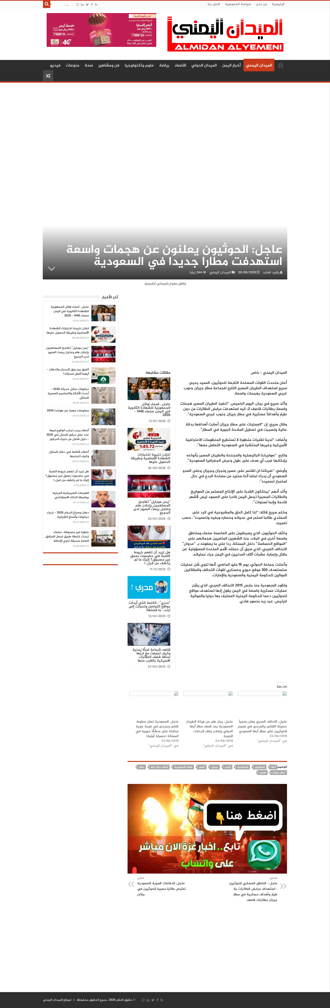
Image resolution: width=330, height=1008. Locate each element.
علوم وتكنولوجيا (139, 65)
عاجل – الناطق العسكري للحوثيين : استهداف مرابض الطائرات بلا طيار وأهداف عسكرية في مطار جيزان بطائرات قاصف (253, 889)
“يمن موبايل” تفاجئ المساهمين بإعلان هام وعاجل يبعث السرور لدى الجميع (151, 507)
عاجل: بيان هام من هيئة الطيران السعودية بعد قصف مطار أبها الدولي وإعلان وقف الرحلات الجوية (209, 729)
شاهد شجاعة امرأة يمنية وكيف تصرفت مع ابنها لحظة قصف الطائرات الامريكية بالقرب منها (151, 655)
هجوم (262, 772)
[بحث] (46, 4)
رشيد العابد (271, 272)
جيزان (214, 767)
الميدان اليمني (259, 65)
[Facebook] (91, 5)
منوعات (72, 65)
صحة (89, 65)
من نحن (261, 4)
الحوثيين (260, 767)
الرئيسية (278, 4)
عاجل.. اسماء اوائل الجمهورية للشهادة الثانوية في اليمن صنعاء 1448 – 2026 (149, 409)
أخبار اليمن (231, 65)
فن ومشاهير (108, 65)
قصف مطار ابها (159, 767)
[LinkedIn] (82, 5)
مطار (141, 767)
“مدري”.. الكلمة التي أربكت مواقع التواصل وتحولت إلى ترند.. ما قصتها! (149, 606)
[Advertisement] (165, 122)
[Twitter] (87, 5)
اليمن (228, 767)
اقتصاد (180, 65)
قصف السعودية (183, 767)
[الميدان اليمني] (225, 36)
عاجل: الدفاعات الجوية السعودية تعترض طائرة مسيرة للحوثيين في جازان (161, 886)
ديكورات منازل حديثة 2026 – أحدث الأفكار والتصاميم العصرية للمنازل (68, 394)
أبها (273, 767)
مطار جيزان (279, 772)
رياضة (164, 65)
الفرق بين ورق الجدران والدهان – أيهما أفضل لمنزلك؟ (68, 372)
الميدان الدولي (204, 65)
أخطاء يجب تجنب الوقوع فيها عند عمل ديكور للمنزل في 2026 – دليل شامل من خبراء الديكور (67, 435)
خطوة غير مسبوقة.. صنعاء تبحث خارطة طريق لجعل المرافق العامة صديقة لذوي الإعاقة (67, 537)
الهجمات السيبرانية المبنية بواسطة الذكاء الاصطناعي (70, 495)
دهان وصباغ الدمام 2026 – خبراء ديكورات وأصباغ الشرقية (68, 515)
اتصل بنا (214, 4)
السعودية (242, 767)
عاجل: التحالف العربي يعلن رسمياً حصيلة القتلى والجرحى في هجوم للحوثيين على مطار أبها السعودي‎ (262, 726)
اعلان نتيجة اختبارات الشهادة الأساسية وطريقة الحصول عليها (150, 458)
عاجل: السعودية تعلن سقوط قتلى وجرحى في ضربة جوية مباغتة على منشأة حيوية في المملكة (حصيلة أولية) (157, 729)
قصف (202, 767)
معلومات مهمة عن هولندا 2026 (68, 410)
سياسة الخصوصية (238, 4)
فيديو (55, 65)
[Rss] (96, 5)
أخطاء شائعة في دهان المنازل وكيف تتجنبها (69, 454)
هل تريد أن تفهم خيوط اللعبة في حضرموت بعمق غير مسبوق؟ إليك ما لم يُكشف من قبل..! (150, 557)
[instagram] (77, 5)
